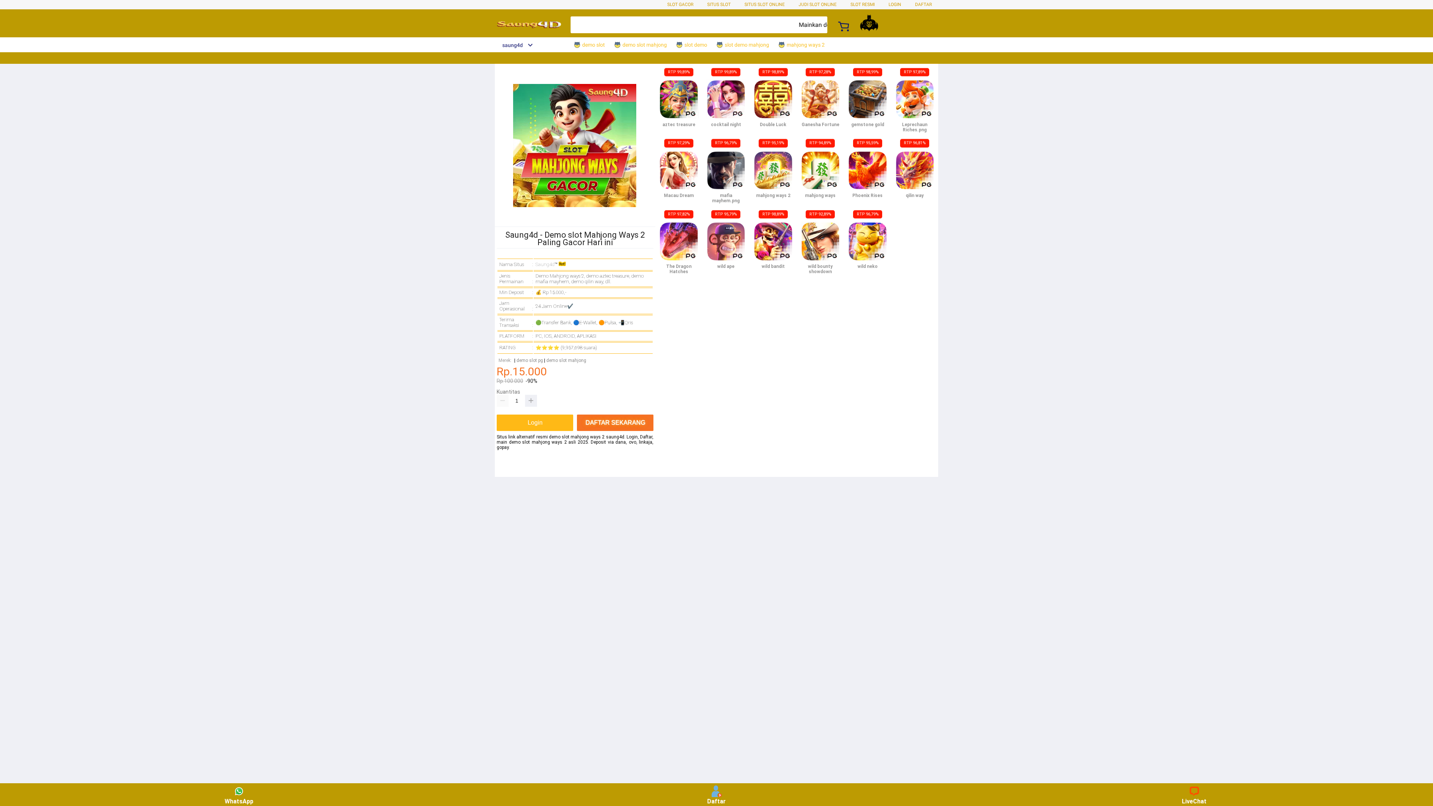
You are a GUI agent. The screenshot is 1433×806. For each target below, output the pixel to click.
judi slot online (818, 4)
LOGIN (895, 4)
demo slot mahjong (566, 360)
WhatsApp (239, 801)
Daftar (716, 801)
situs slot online (764, 4)
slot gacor (680, 4)
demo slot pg (529, 360)
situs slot (719, 4)
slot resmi (862, 4)
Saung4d (545, 264)
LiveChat (1194, 801)
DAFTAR (923, 4)
